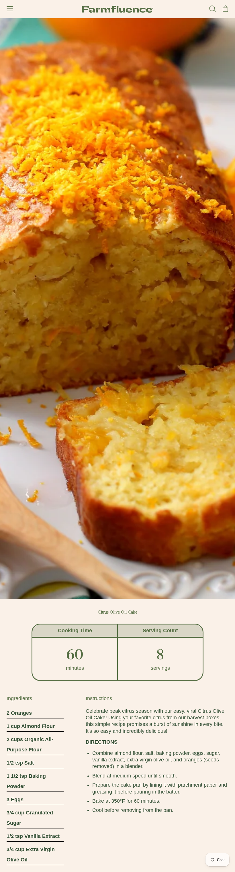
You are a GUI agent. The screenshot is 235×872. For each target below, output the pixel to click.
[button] (212, 9)
